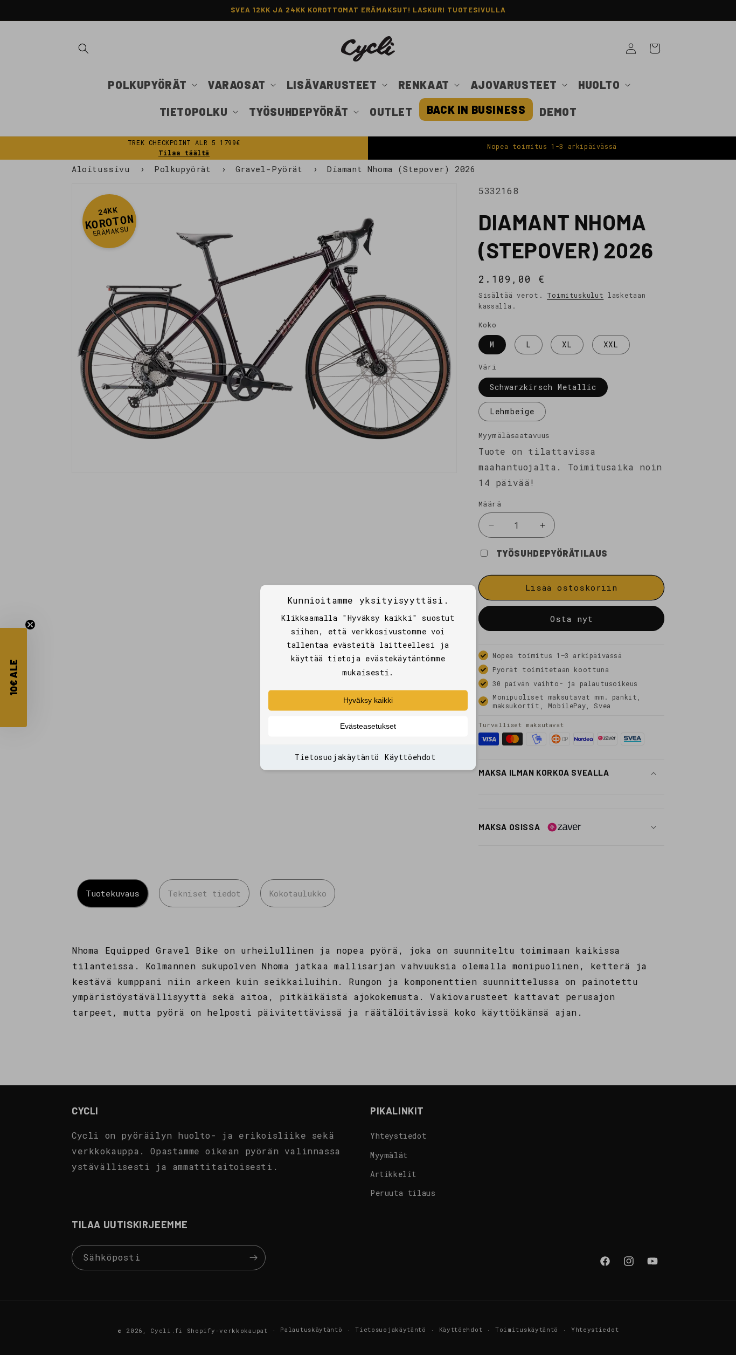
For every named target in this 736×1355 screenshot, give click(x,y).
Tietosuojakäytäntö (337, 757)
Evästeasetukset (368, 726)
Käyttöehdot (410, 757)
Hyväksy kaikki (368, 700)
